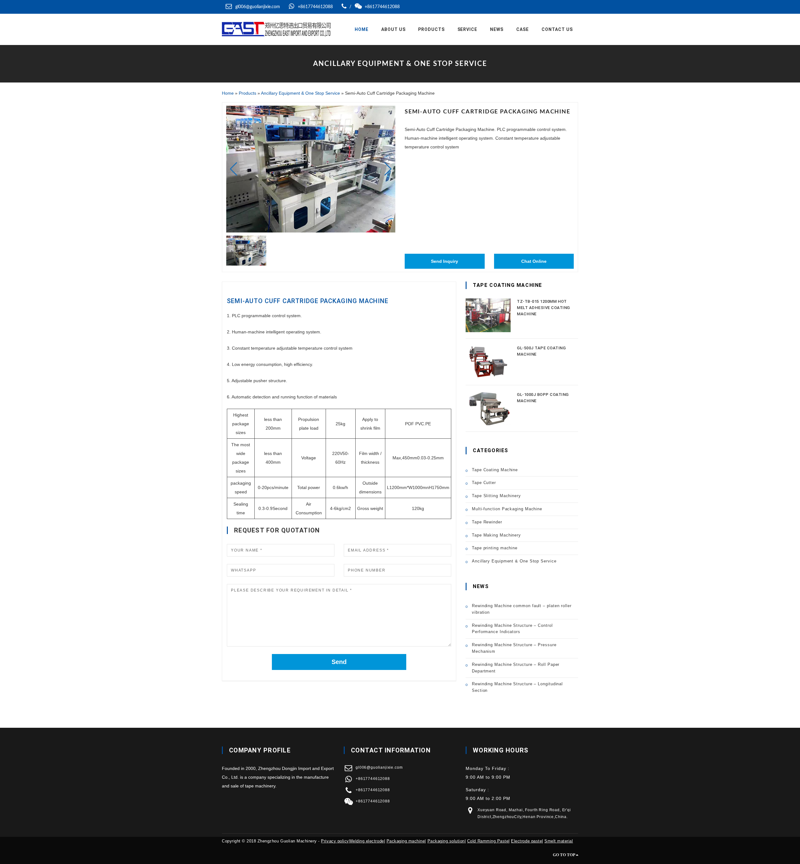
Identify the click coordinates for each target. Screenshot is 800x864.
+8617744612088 (315, 7)
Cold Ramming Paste (487, 841)
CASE (522, 29)
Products (431, 29)
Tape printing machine (495, 548)
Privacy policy (335, 841)
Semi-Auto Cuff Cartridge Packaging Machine (307, 301)
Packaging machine (406, 841)
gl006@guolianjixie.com (257, 7)
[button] (388, 169)
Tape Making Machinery (496, 535)
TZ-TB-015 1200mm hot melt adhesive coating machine (543, 307)
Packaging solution (446, 841)
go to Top (564, 854)
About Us (393, 29)
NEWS (496, 29)
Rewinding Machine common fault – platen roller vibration (522, 609)
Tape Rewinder (487, 522)
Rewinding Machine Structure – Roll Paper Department (515, 667)
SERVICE (468, 29)
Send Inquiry (444, 261)
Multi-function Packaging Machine (507, 509)
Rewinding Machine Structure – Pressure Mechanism (514, 648)
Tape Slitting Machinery (496, 495)
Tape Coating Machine (495, 469)
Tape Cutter (484, 482)
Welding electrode (366, 841)
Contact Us (557, 29)
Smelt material (558, 841)
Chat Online (534, 261)
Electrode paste (526, 841)
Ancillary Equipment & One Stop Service (300, 93)
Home (361, 29)
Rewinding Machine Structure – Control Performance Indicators (512, 628)
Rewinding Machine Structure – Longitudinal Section (517, 687)
